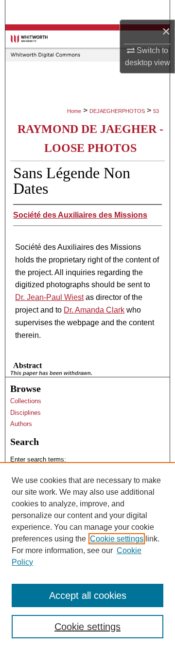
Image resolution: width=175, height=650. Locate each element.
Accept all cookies (87, 595)
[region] (87, 556)
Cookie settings (116, 539)
